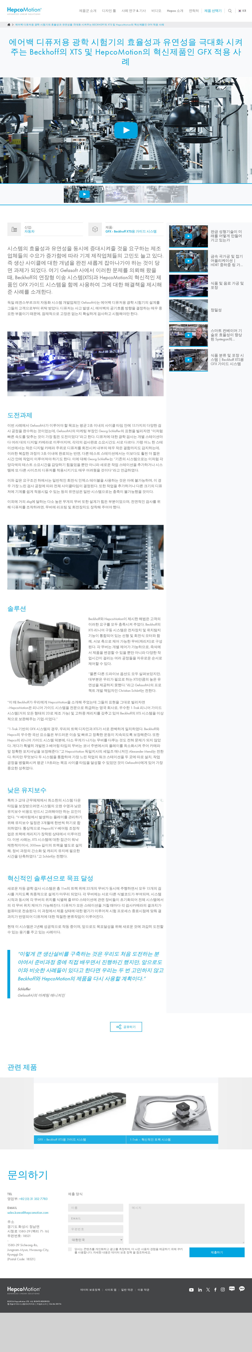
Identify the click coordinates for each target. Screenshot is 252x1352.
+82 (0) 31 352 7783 (33, 1199)
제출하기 (217, 1252)
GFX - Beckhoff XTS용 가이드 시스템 (131, 231)
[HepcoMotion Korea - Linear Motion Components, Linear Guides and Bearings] (24, 11)
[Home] (8, 24)
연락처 (194, 11)
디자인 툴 (109, 11)
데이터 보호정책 (90, 1289)
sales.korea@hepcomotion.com (28, 1213)
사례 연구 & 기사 (134, 11)
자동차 (30, 231)
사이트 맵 (111, 1289)
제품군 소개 (87, 11)
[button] (84, 194)
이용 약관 (143, 1289)
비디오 (156, 11)
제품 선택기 (213, 11)
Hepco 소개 (175, 11)
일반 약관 (127, 1289)
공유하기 (129, 1027)
